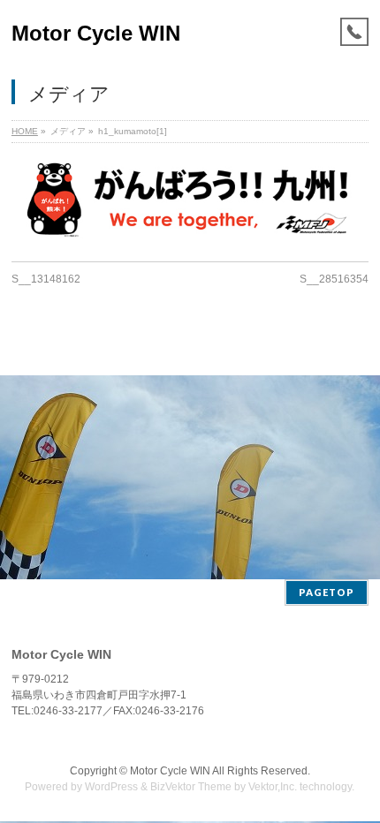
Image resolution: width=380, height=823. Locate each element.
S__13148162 (45, 279)
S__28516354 (334, 279)
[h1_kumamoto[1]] (190, 200)
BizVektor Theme (191, 787)
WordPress (111, 787)
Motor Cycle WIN (95, 33)
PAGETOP (326, 592)
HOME (24, 131)
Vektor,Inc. (272, 787)
